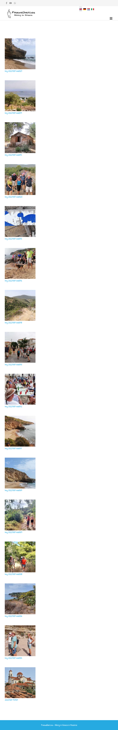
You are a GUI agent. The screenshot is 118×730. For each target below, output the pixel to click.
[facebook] (6, 3)
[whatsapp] (15, 3)
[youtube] (10, 3)
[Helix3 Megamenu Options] (111, 18)
